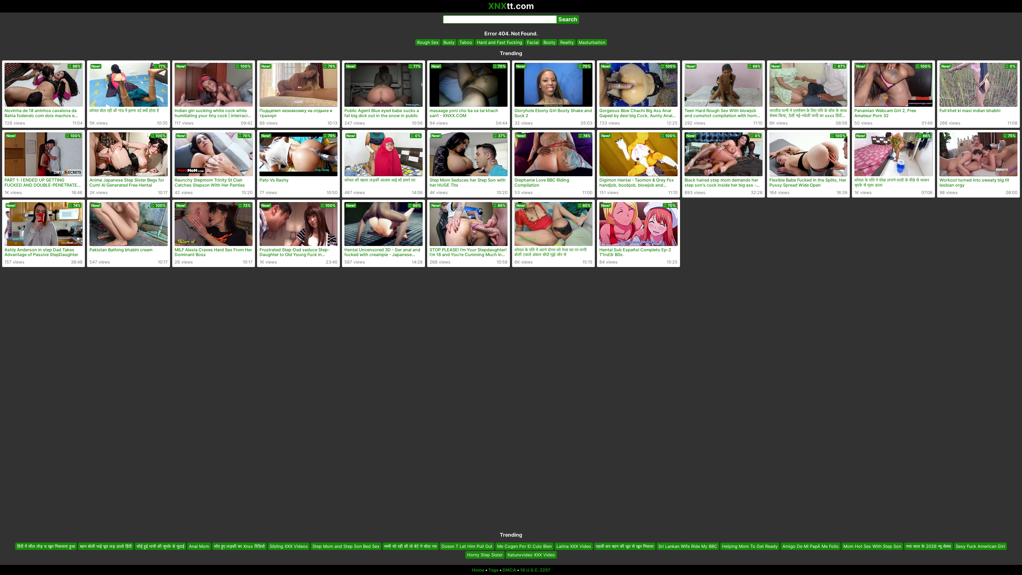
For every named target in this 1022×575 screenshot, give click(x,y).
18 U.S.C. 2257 (535, 570)
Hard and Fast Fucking (499, 42)
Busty (449, 42)
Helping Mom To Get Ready (750, 546)
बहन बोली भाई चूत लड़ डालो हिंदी (106, 546)
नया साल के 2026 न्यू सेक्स (928, 546)
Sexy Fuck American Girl (980, 546)
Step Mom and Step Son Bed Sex (346, 546)
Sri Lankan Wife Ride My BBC (687, 546)
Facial (533, 42)
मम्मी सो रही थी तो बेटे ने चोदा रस (410, 546)
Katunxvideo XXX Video (531, 555)
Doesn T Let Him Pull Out (467, 546)
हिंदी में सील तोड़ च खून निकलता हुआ (46, 546)
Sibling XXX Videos (289, 546)
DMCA (509, 570)
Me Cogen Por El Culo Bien (524, 546)
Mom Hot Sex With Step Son (872, 546)
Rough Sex (428, 42)
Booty (549, 42)
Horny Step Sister (485, 555)
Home (478, 570)
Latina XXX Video (574, 546)
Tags (493, 570)
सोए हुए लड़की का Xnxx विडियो (239, 546)
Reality (567, 42)
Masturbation (592, 42)
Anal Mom (199, 546)
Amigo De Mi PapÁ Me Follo (810, 546)
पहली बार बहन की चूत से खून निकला (625, 546)
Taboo (465, 42)
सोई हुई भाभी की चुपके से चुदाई (160, 546)
